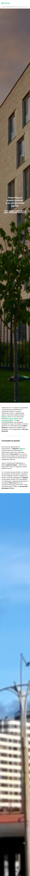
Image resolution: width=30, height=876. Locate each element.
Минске (22, 448)
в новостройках (13, 418)
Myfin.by (4, 416)
